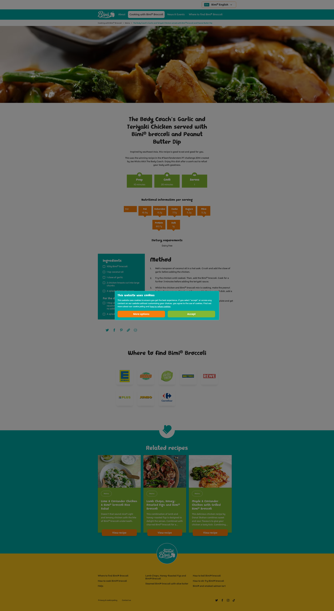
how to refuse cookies (160, 306)
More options (141, 314)
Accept (191, 314)
